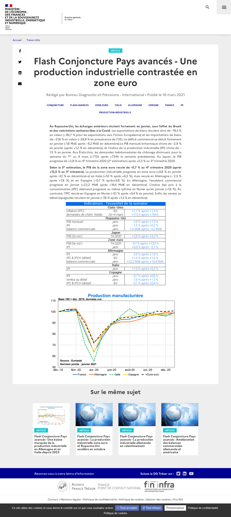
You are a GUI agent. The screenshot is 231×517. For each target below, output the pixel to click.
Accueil (17, 40)
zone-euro (101, 105)
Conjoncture (55, 105)
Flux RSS (178, 499)
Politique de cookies (131, 499)
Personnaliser (175, 507)
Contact (53, 499)
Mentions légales (70, 499)
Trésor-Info (33, 40)
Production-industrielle (115, 112)
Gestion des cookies (158, 499)
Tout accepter (128, 507)
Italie (118, 105)
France (169, 105)
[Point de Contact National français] (119, 486)
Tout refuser (153, 507)
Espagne (154, 105)
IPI (182, 105)
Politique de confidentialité (100, 499)
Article (115, 50)
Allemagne (135, 105)
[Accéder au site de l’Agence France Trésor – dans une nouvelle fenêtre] (76, 486)
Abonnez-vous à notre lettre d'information (64, 473)
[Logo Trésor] (71, 18)
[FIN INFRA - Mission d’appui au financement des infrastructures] (159, 486)
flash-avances (79, 105)
